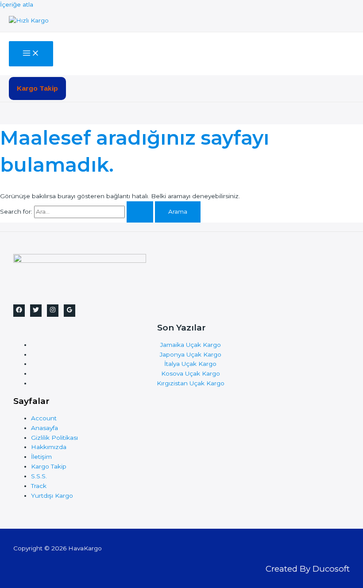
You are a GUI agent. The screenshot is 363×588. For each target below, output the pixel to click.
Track (38, 485)
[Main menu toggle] (31, 53)
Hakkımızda (48, 446)
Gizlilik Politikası (54, 437)
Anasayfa (44, 427)
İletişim (41, 456)
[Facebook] (19, 310)
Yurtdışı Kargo (52, 495)
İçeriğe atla (16, 4)
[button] (37, 88)
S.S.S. (39, 476)
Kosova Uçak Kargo (190, 373)
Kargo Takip (48, 466)
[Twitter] (36, 310)
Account (44, 418)
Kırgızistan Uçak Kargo (190, 383)
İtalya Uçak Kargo (190, 363)
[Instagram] (52, 310)
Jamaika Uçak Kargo (190, 344)
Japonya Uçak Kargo (190, 354)
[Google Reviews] (69, 310)
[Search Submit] (140, 212)
